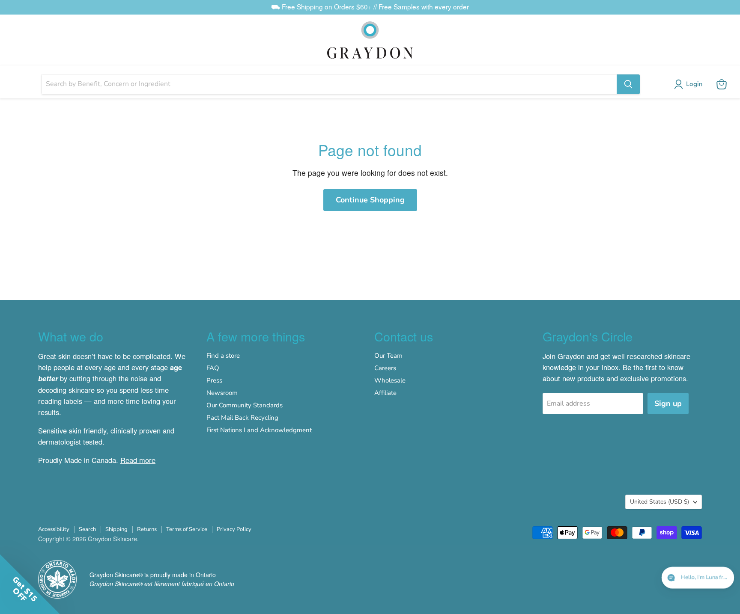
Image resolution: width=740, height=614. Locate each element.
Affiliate (385, 393)
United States (659, 502)
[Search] (628, 84)
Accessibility (53, 529)
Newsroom (222, 393)
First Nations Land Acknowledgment (259, 430)
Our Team (388, 355)
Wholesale (390, 380)
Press (214, 380)
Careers (385, 368)
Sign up (668, 403)
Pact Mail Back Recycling (242, 417)
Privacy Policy (234, 529)
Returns (147, 529)
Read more (137, 460)
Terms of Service (186, 529)
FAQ (212, 368)
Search (87, 529)
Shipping (116, 529)
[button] (690, 84)
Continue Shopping (370, 200)
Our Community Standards (244, 405)
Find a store (223, 355)
